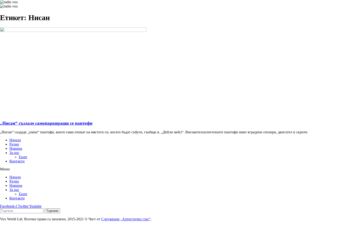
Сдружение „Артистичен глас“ (126, 219)
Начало (15, 140)
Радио (14, 144)
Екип (23, 157)
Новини (15, 148)
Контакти (17, 161)
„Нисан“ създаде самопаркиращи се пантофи (46, 123)
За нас (14, 153)
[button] (172, 169)
